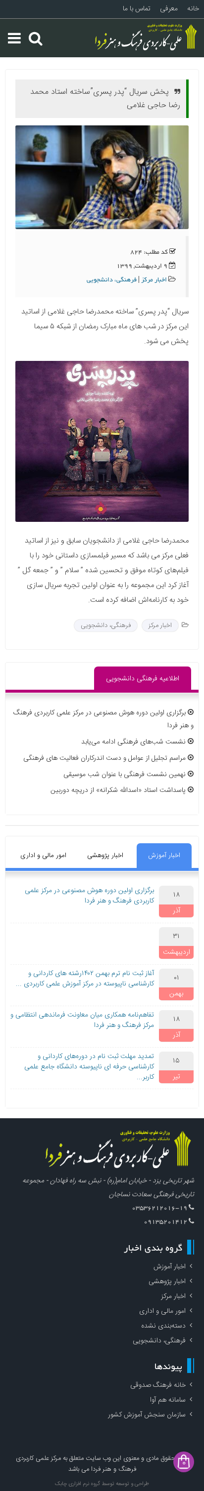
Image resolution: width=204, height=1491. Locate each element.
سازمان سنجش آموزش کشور (147, 1415)
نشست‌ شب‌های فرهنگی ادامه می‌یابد (133, 742)
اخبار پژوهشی (105, 855)
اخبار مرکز (154, 280)
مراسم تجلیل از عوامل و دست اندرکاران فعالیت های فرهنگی (104, 758)
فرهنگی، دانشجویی (112, 280)
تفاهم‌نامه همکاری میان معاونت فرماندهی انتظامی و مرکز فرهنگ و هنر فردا (82, 1020)
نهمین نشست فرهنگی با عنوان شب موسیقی (124, 775)
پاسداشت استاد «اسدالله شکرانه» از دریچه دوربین (118, 790)
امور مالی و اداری (43, 855)
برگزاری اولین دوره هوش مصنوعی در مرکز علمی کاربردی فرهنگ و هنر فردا (89, 896)
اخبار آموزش (164, 855)
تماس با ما (137, 9)
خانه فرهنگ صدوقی (158, 1385)
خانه (193, 9)
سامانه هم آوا (168, 1400)
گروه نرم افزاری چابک (77, 1484)
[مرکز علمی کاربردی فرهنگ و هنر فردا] (147, 38)
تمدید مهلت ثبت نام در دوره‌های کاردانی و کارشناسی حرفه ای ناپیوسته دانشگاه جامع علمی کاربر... (89, 1067)
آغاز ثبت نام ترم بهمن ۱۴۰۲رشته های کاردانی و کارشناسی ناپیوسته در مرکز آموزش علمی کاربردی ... (85, 979)
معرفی (169, 9)
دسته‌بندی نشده (163, 1326)
